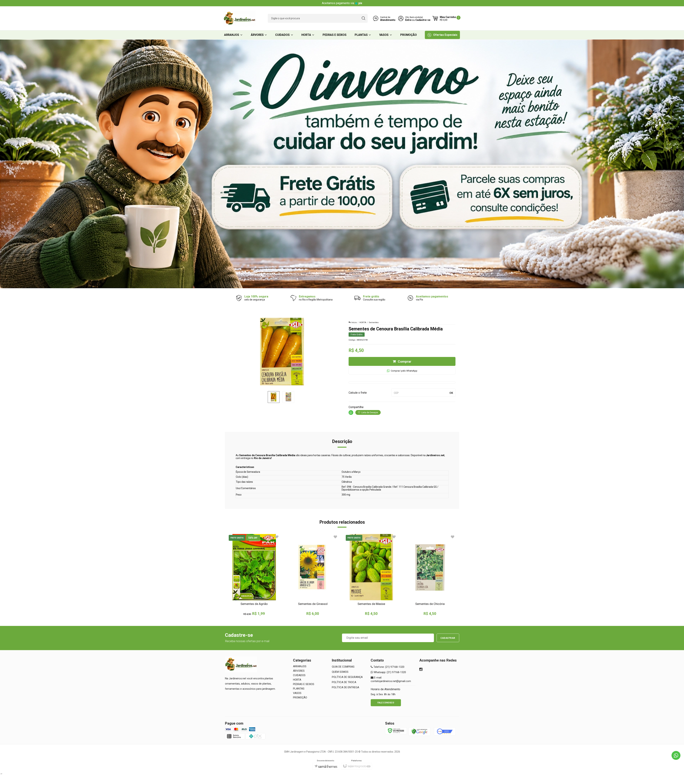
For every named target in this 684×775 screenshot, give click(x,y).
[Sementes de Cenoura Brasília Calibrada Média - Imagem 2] (288, 397)
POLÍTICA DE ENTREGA (345, 687)
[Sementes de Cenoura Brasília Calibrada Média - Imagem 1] (273, 397)
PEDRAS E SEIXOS (303, 684)
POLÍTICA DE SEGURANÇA (347, 677)
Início (354, 322)
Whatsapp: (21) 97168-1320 (389, 672)
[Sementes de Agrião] (254, 575)
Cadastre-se (422, 20)
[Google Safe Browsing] (419, 731)
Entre (408, 20)
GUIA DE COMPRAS (343, 666)
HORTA (362, 322)
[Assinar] (448, 638)
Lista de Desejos (369, 412)
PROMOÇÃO (300, 697)
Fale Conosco (385, 702)
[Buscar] (363, 18)
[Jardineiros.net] (240, 18)
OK (451, 393)
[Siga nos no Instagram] (421, 669)
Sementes (374, 322)
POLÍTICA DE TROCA (344, 682)
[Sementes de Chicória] (430, 575)
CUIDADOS (299, 675)
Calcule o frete (358, 392)
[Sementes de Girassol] (312, 575)
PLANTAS (298, 688)
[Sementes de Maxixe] (371, 575)
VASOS (297, 693)
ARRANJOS (299, 666)
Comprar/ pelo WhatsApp (404, 370)
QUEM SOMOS (340, 671)
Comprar (404, 361)
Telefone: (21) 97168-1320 (388, 666)
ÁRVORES (299, 670)
